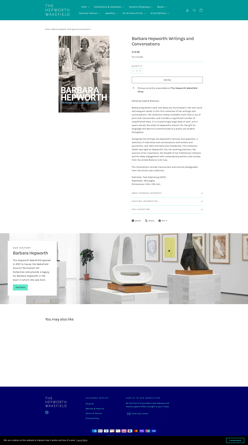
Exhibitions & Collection (108, 6)
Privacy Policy (92, 418)
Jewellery (110, 13)
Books (161, 6)
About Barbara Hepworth (147, 193)
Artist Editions (159, 13)
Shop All (90, 404)
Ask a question (141, 209)
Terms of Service (94, 413)
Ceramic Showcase (139, 6)
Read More (20, 287)
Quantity (137, 66)
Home (47, 29)
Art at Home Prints (133, 13)
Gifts (84, 6)
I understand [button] (235, 440)
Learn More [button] (81, 440)
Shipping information (145, 201)
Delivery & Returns (95, 408)
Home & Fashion (88, 13)
